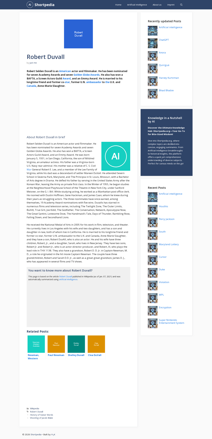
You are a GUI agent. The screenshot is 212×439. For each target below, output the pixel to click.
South (162, 231)
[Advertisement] (78, 111)
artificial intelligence (68, 279)
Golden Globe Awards (87, 74)
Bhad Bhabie (166, 90)
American (65, 71)
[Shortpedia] (30, 4)
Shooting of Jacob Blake (41, 417)
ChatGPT (164, 39)
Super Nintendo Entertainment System (171, 321)
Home (118, 4)
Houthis (163, 206)
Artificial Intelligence (137, 4)
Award (67, 78)
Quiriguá (164, 65)
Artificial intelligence (170, 27)
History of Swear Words (41, 414)
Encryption (165, 307)
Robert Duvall (65, 276)
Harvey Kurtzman (169, 77)
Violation (164, 282)
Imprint (171, 4)
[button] (181, 4)
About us (157, 4)
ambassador (93, 82)
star (67, 82)
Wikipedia (34, 408)
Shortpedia (45, 4)
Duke (162, 269)
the (107, 82)
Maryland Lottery (169, 244)
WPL (161, 294)
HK (53, 434)
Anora (162, 52)
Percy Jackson (166, 219)
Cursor (163, 256)
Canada (31, 86)
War (29, 169)
